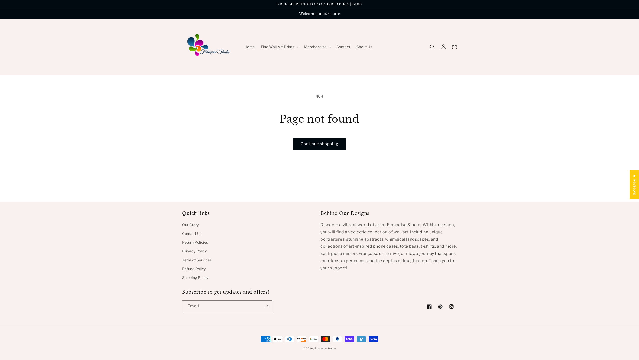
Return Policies (195, 242)
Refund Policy (194, 269)
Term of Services (197, 260)
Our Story (190, 225)
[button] (279, 47)
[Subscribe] (266, 306)
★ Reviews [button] (634, 184)
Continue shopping (319, 144)
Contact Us (192, 234)
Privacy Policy (194, 251)
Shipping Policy (195, 278)
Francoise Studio (325, 348)
